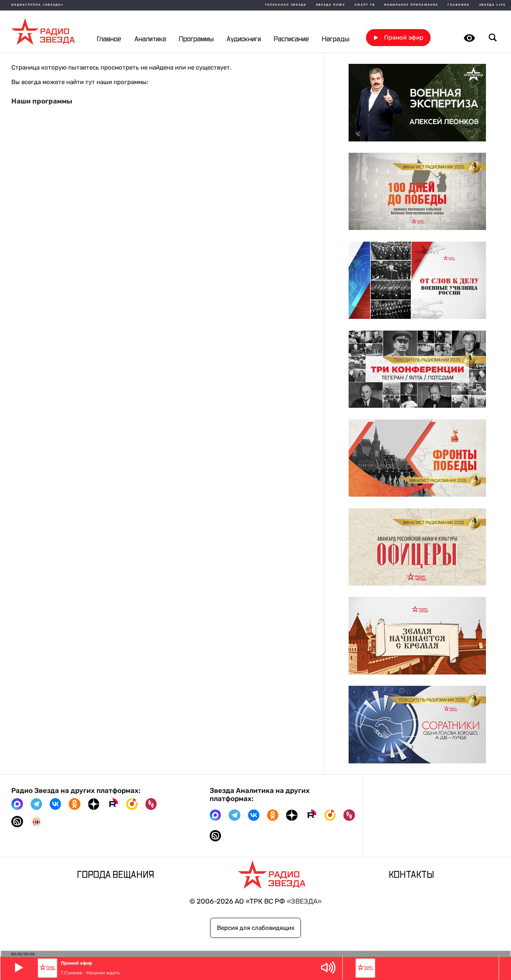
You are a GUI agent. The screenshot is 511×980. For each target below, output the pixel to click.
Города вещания (115, 875)
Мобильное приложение (411, 5)
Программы (196, 39)
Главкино (459, 5)
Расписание (291, 39)
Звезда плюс (330, 5)
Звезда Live (492, 5)
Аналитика (150, 39)
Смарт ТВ (365, 5)
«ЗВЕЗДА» (304, 901)
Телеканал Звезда (286, 5)
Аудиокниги (244, 39)
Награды (335, 39)
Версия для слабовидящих (255, 928)
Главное (109, 39)
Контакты (411, 875)
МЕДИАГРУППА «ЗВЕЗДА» (37, 5)
